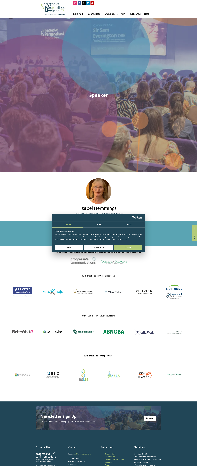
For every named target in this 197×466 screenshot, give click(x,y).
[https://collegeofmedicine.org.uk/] (114, 263)
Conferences (94, 14)
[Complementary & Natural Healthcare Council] (53, 375)
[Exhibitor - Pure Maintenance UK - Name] (161, 334)
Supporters (135, 14)
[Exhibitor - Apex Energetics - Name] (53, 294)
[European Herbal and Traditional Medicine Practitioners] (174, 375)
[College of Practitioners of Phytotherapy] (22, 375)
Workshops (110, 14)
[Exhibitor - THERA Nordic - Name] (130, 334)
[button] (147, 14)
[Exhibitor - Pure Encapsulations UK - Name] (83, 294)
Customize (97, 247)
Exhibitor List (110, 457)
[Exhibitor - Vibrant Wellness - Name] (174, 294)
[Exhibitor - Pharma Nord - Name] (144, 294)
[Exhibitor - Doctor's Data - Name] (100, 334)
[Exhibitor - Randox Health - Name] (22, 294)
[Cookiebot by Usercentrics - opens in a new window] (133, 217)
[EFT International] (113, 375)
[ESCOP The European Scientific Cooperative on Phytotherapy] (144, 375)
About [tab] (129, 224)
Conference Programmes (114, 459)
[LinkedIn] (88, 3)
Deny (69, 247)
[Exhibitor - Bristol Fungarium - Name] (69, 334)
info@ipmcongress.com (82, 454)
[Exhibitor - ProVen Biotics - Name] (39, 334)
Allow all (128, 247)
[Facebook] (79, 3)
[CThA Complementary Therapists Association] (83, 375)
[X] (84, 3)
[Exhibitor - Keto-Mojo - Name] (113, 294)
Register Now (110, 454)
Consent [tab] (68, 224)
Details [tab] (98, 224)
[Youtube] (92, 3)
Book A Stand (194, 233)
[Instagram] (75, 3)
